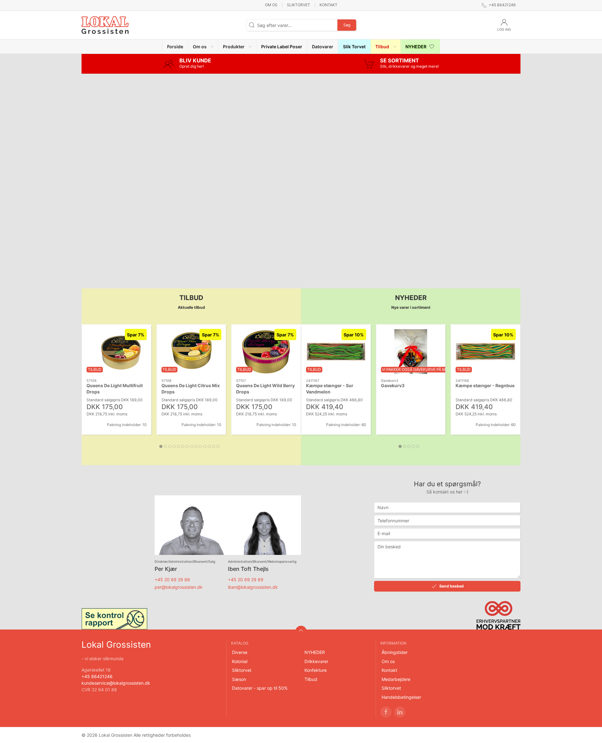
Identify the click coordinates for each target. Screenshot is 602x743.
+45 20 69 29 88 (172, 579)
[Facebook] (386, 712)
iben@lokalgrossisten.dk (253, 587)
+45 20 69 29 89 (245, 579)
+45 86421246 (97, 676)
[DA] (105, 25)
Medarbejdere (396, 679)
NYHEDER (314, 652)
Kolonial (239, 661)
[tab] (160, 446)
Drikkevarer (316, 661)
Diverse (239, 652)
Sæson (239, 679)
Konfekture (315, 670)
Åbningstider (395, 652)
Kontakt (328, 5)
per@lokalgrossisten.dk (179, 587)
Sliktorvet (298, 5)
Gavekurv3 (392, 385)
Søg (346, 25)
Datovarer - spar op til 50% (260, 688)
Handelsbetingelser (401, 697)
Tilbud (310, 679)
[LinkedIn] (399, 712)
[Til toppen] (301, 631)
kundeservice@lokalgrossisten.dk (116, 683)
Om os (271, 5)
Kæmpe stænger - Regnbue (485, 385)
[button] (203, 47)
